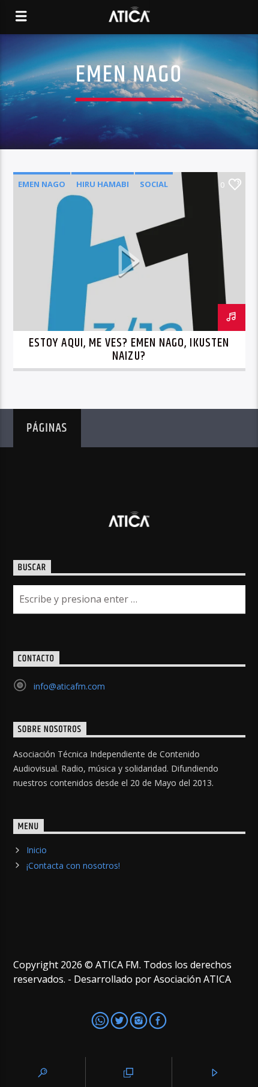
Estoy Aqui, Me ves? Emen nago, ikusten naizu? (129, 349)
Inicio (36, 850)
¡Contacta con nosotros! (73, 865)
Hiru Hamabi (102, 184)
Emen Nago (41, 184)
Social (154, 184)
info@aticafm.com (69, 686)
